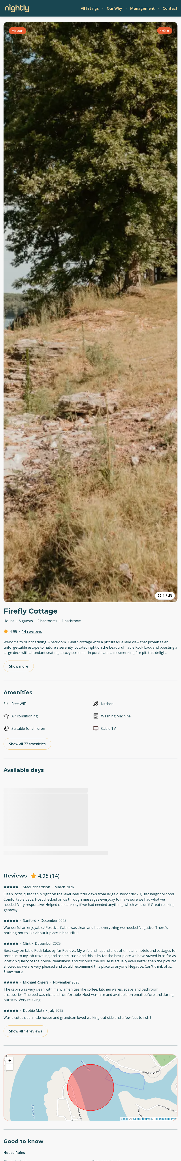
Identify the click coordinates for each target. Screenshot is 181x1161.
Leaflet (125, 1118)
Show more (13, 971)
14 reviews (32, 631)
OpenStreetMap (142, 1118)
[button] (9, 1060)
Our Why (114, 8)
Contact (170, 8)
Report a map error (164, 1118)
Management (142, 8)
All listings (90, 8)
